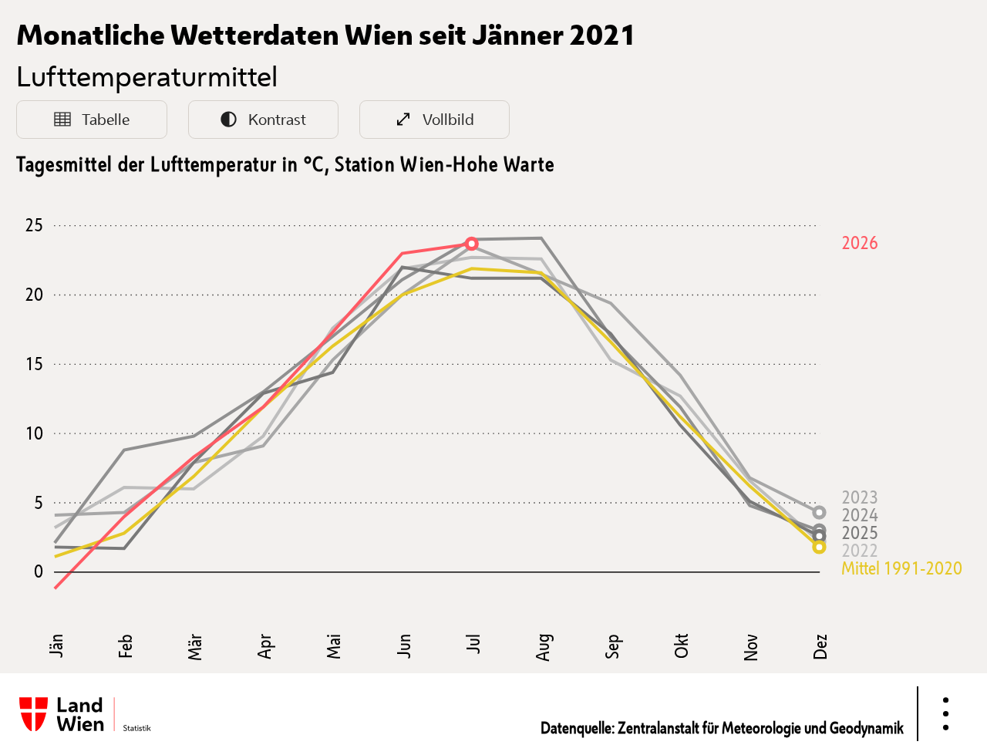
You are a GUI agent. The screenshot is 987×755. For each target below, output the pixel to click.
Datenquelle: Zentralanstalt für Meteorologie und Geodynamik (722, 727)
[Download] (945, 713)
